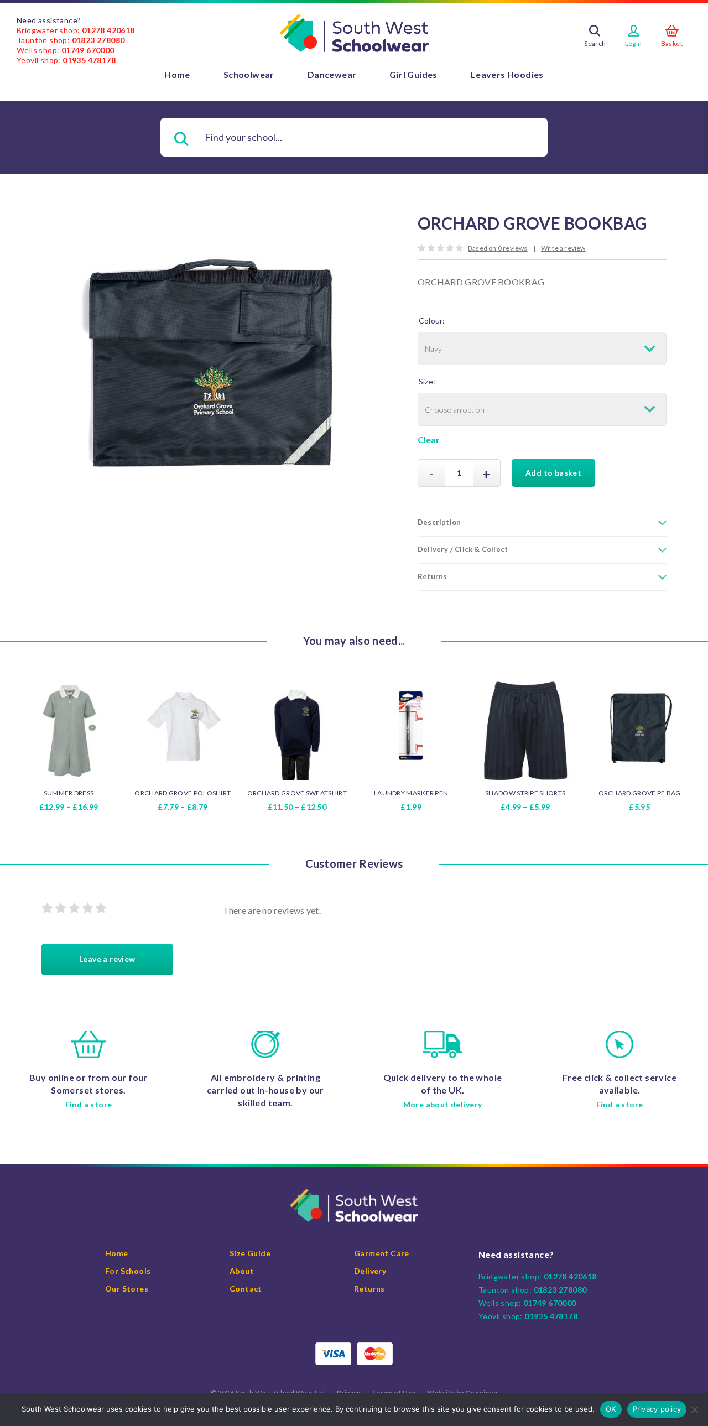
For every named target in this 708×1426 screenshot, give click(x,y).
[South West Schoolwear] (354, 33)
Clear (429, 440)
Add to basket (553, 472)
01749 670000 (87, 50)
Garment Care (381, 1253)
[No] (694, 1409)
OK (611, 1408)
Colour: (432, 320)
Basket (672, 43)
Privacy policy (657, 1408)
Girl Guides (413, 74)
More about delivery (442, 1104)
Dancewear (332, 74)
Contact (246, 1288)
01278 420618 (108, 30)
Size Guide (250, 1253)
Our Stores (126, 1288)
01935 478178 (89, 60)
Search (595, 43)
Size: (427, 381)
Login (633, 43)
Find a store (88, 1104)
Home (177, 74)
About (242, 1271)
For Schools (127, 1271)
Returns (369, 1288)
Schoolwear (248, 74)
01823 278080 (98, 40)
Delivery (370, 1271)
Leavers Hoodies (507, 74)
